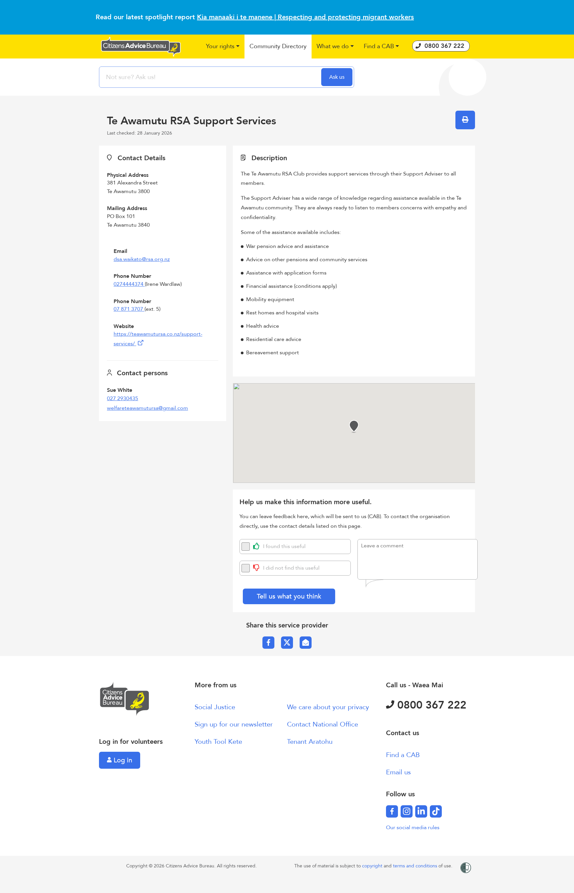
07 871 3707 (129, 309)
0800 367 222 (430, 705)
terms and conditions (415, 866)
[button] (222, 47)
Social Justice (215, 707)
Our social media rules (412, 827)
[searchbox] (211, 77)
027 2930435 (122, 398)
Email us (398, 772)
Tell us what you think (289, 596)
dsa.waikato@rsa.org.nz (142, 259)
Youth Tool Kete (218, 741)
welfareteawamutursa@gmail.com (147, 408)
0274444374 (129, 284)
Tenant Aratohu (310, 741)
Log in (122, 760)
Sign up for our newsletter (234, 724)
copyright (373, 866)
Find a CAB (403, 754)
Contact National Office (322, 724)
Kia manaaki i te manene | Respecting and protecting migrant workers (305, 17)
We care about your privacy (328, 707)
